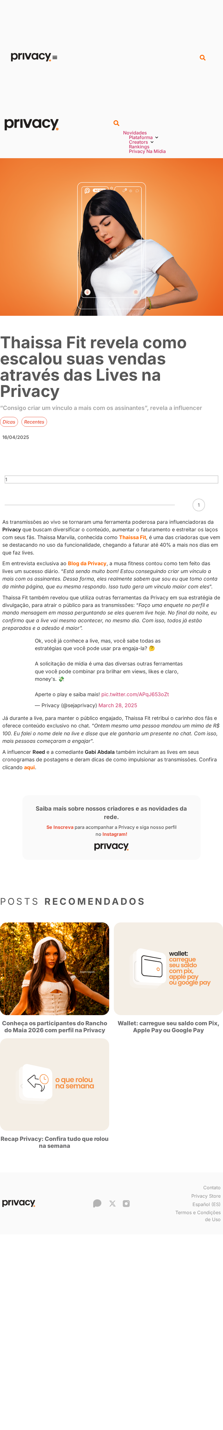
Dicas (9, 422)
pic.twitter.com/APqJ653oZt (135, 694)
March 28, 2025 (117, 705)
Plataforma (141, 137)
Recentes (34, 422)
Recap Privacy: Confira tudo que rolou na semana (55, 1142)
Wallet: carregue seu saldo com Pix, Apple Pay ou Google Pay (169, 1027)
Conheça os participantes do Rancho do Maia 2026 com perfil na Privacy (54, 1027)
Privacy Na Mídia (147, 151)
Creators (138, 142)
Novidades (135, 132)
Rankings (139, 146)
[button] (55, 57)
